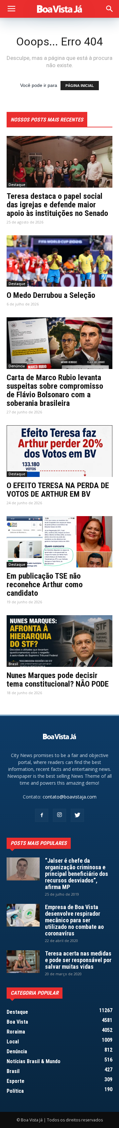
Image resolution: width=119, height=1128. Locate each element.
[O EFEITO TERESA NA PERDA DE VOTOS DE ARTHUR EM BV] (59, 451)
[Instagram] (59, 815)
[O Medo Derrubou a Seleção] (59, 261)
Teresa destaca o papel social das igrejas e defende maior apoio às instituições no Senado (57, 205)
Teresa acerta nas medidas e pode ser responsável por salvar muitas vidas (78, 960)
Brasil (13, 664)
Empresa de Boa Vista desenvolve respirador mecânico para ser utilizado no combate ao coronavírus (74, 920)
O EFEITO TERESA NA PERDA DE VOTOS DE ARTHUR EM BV (58, 490)
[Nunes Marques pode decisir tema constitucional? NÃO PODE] (59, 641)
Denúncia (17, 366)
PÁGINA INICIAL (79, 86)
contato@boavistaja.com (70, 797)
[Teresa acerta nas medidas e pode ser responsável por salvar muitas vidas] (23, 961)
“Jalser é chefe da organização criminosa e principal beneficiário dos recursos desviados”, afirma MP (76, 873)
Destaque (17, 184)
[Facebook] (41, 815)
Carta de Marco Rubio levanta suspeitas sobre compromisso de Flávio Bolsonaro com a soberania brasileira (55, 390)
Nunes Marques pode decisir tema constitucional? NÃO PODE (58, 680)
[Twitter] (77, 815)
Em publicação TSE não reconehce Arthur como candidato (45, 584)
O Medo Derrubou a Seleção (51, 295)
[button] (109, 9)
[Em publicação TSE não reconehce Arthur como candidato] (59, 542)
